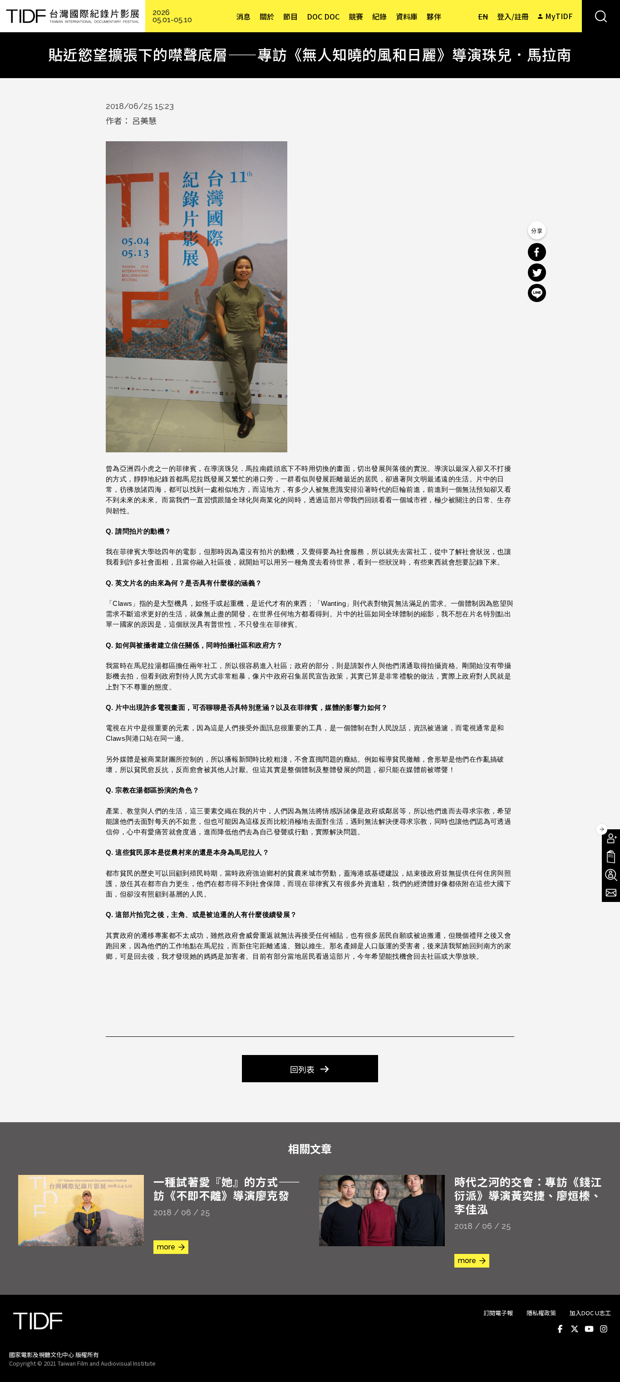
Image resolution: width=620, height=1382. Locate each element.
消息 (243, 16)
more (166, 1247)
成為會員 (611, 838)
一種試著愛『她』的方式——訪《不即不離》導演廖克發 (226, 1188)
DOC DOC (323, 16)
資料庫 (407, 16)
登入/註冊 (513, 16)
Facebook (560, 1329)
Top (602, 1363)
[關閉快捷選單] (601, 829)
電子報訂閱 (611, 893)
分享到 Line (537, 293)
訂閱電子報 (498, 1312)
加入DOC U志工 (590, 1312)
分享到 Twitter (537, 272)
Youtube (589, 1329)
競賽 (356, 16)
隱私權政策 (541, 1312)
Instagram (603, 1329)
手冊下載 (611, 856)
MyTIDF (559, 15)
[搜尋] (601, 16)
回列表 (302, 1069)
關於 (267, 16)
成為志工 (611, 875)
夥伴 (434, 16)
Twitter (574, 1329)
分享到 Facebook (537, 252)
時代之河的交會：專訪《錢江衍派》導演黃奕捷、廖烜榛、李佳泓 (528, 1195)
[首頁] (73, 16)
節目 (290, 16)
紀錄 (379, 16)
